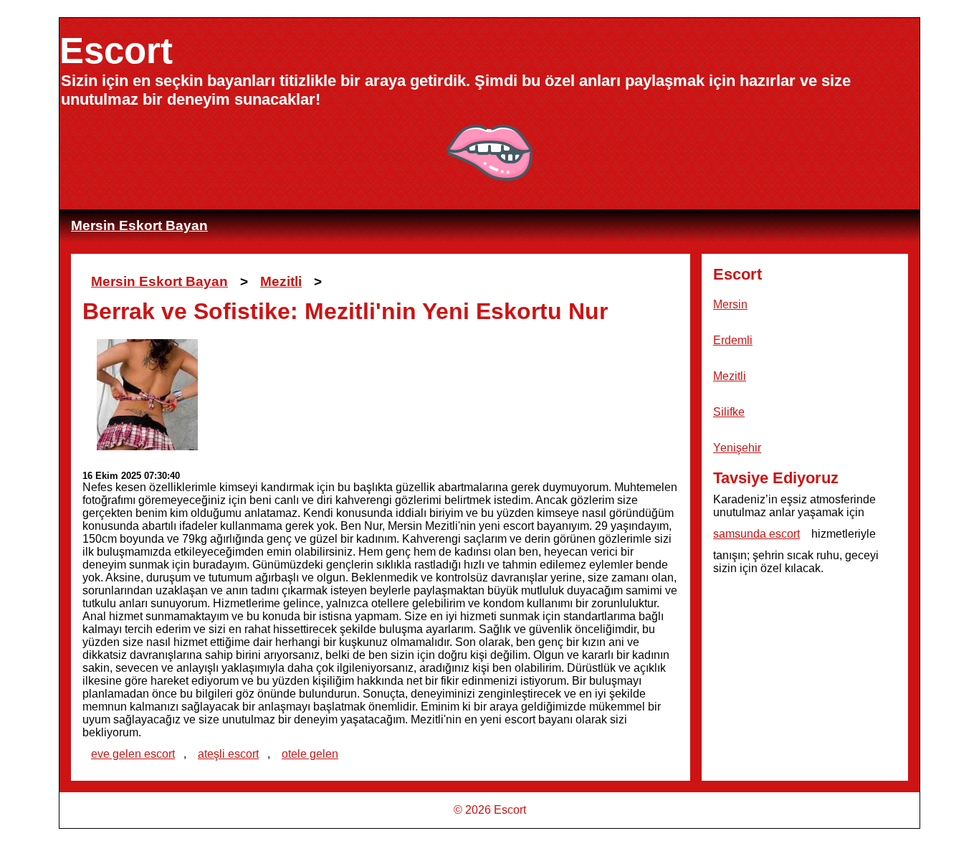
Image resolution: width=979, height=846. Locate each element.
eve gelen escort (133, 754)
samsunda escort (756, 534)
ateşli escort (228, 754)
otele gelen (310, 754)
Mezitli (281, 281)
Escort (116, 50)
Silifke (729, 412)
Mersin (730, 304)
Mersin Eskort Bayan (139, 225)
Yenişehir (737, 448)
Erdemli (733, 340)
